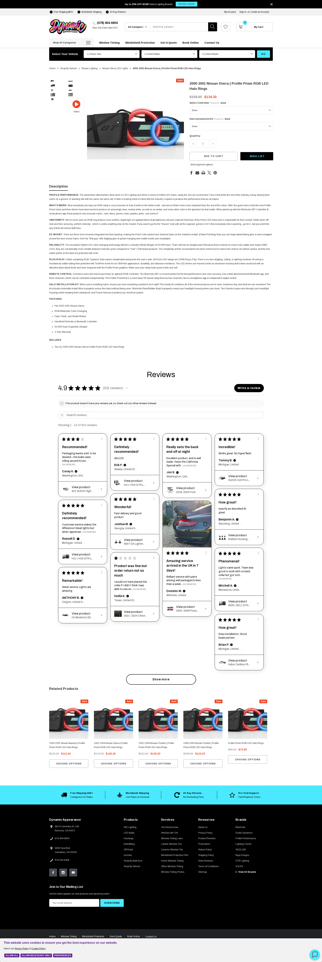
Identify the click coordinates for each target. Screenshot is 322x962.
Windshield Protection (93, 936)
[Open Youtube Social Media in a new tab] (73, 872)
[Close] (271, 4)
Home (52, 936)
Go (263, 54)
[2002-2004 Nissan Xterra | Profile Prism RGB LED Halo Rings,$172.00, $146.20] (113, 719)
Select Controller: (208, 103)
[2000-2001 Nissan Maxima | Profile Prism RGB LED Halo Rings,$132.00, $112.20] (68, 719)
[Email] (197, 173)
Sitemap (202, 872)
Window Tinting (69, 936)
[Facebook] (191, 173)
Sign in (243, 12)
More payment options (202, 164)
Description (58, 186)
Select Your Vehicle (65, 54)
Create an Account (259, 12)
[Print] (203, 173)
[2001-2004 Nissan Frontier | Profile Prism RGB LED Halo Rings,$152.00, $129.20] (158, 719)
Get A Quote (116, 936)
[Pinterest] (215, 173)
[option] (77, 795)
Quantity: (195, 136)
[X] (209, 173)
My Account (230, 12)
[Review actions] (101, 438)
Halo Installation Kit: (210, 119)
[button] (126, 388)
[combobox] (179, 26)
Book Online (133, 936)
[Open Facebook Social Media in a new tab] (53, 872)
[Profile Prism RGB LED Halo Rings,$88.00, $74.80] (247, 719)
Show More (68, 464)
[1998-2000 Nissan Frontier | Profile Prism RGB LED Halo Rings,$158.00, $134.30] (202, 719)
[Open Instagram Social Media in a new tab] (63, 872)
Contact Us (151, 936)
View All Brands (247, 872)
